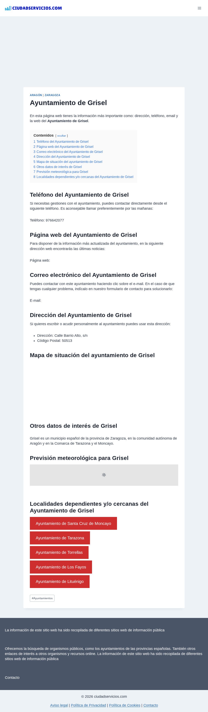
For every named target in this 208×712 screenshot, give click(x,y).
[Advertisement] (104, 46)
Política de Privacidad (88, 705)
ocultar (61, 135)
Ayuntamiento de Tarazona (60, 538)
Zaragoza (52, 95)
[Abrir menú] (199, 8)
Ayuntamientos (42, 598)
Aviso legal (59, 705)
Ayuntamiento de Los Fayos (61, 567)
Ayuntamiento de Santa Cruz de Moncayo (73, 523)
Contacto (12, 678)
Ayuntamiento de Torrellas (59, 552)
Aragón (36, 95)
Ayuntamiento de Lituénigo (60, 581)
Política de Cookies (124, 705)
